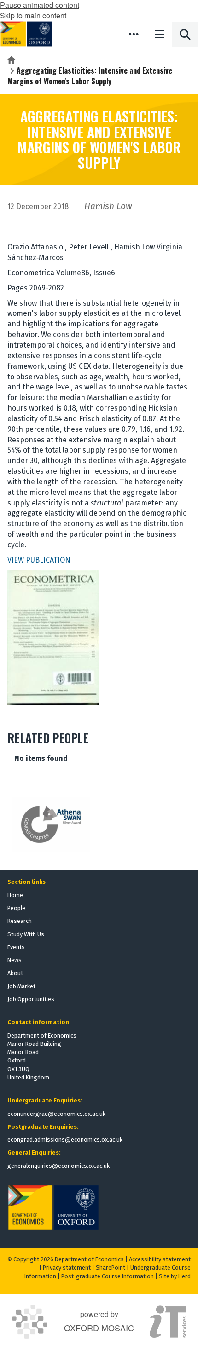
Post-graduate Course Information (107, 1276)
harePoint (112, 1267)
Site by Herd (175, 1276)
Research (19, 920)
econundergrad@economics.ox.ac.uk (56, 1113)
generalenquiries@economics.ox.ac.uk (58, 1165)
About (15, 972)
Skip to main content (33, 15)
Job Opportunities (30, 999)
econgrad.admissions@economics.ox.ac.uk (64, 1139)
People (16, 908)
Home (15, 895)
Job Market (21, 986)
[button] (133, 34)
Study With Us (25, 934)
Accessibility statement (160, 1259)
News (14, 960)
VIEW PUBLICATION (38, 560)
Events (16, 947)
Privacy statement (67, 1267)
